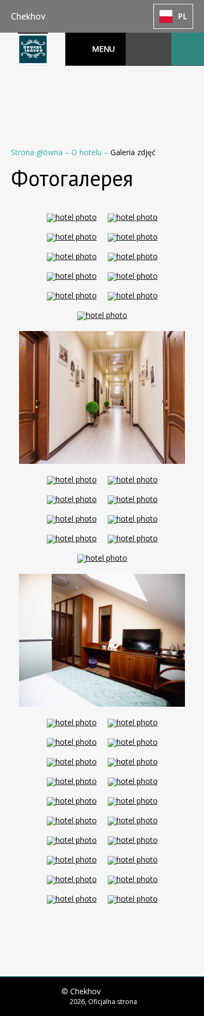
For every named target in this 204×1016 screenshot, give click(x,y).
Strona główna (38, 152)
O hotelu (87, 152)
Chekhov (28, 16)
